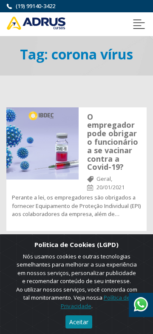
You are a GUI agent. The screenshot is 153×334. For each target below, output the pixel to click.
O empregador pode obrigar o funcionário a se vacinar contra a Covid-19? (112, 142)
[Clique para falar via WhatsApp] (141, 301)
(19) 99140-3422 (35, 6)
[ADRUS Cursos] (36, 22)
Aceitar (78, 322)
